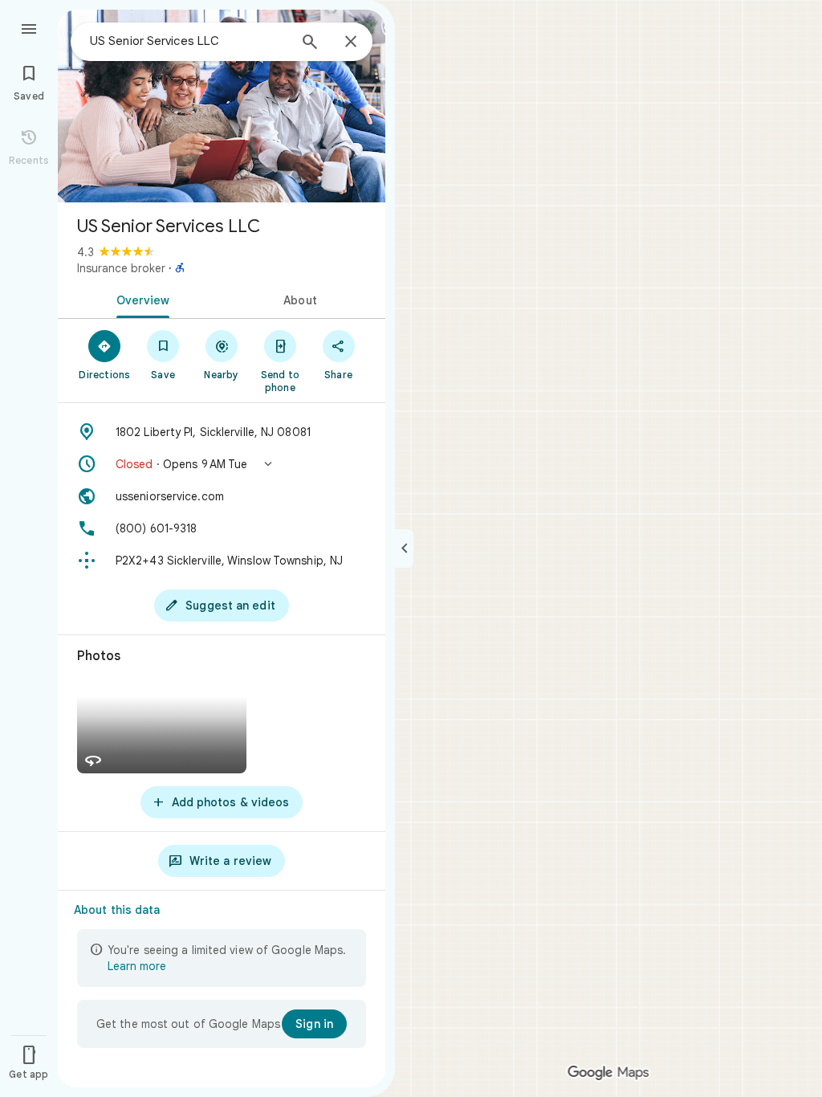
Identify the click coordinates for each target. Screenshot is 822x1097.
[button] (221, 464)
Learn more (137, 966)
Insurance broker (121, 268)
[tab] (139, 298)
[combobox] (188, 41)
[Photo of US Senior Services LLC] (221, 106)
